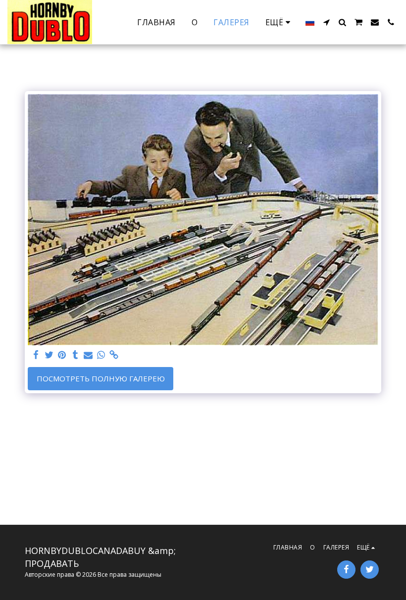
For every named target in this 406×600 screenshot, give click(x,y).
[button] (326, 22)
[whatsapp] (101, 355)
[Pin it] (62, 355)
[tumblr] (75, 355)
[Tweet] (49, 355)
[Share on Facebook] (36, 355)
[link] (114, 355)
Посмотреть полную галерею (101, 378)
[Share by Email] (88, 355)
